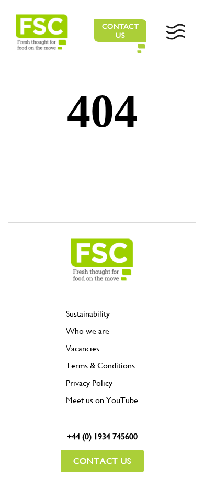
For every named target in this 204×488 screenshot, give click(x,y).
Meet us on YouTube (102, 400)
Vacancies (82, 348)
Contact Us (102, 461)
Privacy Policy (89, 383)
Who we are (87, 331)
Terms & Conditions (100, 366)
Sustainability (88, 314)
